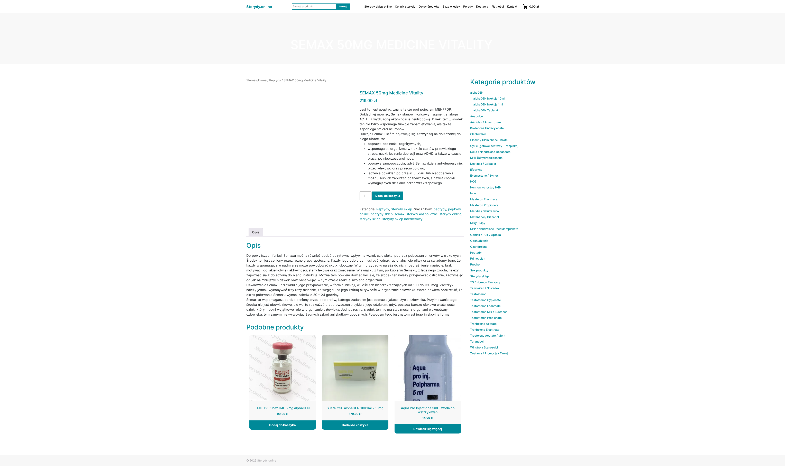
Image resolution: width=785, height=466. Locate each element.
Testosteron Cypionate (485, 300)
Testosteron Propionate (486, 317)
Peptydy (275, 80)
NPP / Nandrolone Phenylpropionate (494, 229)
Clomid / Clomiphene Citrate (489, 140)
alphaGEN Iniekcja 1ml (488, 104)
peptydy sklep (382, 214)
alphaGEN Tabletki (485, 110)
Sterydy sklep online (378, 6)
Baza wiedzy (451, 6)
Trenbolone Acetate (483, 323)
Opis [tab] (255, 232)
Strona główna (256, 80)
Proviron (475, 264)
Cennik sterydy (405, 6)
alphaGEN (476, 92)
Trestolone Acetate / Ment (487, 335)
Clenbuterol (478, 134)
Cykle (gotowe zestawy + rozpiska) (494, 146)
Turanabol (476, 341)
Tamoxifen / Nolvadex (484, 288)
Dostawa (482, 6)
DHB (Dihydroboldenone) (487, 157)
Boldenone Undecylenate (487, 128)
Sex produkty (479, 270)
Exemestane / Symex (484, 175)
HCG (473, 181)
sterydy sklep (370, 219)
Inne (473, 193)
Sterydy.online (259, 6)
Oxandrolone (478, 246)
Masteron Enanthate (483, 199)
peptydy (440, 209)
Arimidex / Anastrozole (485, 122)
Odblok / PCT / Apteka (485, 234)
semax (400, 214)
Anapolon (476, 116)
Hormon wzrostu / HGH (485, 187)
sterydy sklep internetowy (402, 219)
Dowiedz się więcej (427, 429)
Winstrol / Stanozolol (484, 347)
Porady (468, 6)
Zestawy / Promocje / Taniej (489, 353)
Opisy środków (429, 6)
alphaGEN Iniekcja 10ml (489, 98)
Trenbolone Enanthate (484, 329)
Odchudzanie (479, 240)
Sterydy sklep (401, 209)
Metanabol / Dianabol (484, 217)
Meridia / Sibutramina (484, 211)
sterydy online (450, 214)
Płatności (497, 6)
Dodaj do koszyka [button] (282, 425)
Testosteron (478, 294)
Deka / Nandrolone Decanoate (490, 151)
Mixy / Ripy (477, 223)
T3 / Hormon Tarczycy (485, 282)
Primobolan (477, 258)
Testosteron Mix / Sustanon (488, 312)
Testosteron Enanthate (485, 306)
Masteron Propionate (484, 205)
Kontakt (512, 6)
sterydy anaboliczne (422, 214)
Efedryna (476, 169)
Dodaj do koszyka (387, 195)
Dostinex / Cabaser (483, 163)
